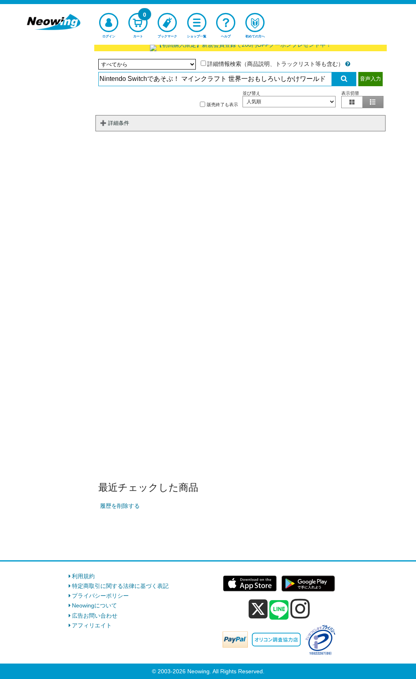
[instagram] (300, 608)
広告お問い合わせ (94, 615)
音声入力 (370, 79)
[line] (279, 610)
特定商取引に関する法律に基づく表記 (120, 586)
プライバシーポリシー (100, 595)
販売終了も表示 (222, 104)
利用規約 (83, 576)
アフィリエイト (92, 625)
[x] (258, 609)
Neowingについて (94, 605)
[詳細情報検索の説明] (347, 64)
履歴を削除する (120, 506)
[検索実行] (344, 79)
